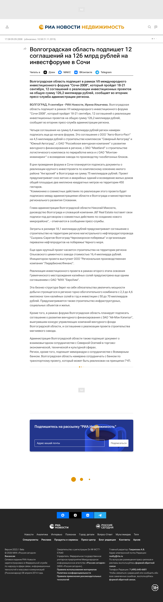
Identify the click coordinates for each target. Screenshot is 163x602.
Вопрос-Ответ (105, 534)
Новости (28, 534)
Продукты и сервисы (66, 539)
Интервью (56, 534)
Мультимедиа (123, 534)
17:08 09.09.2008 (13, 39)
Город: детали (86, 534)
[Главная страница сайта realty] (81, 27)
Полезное (70, 534)
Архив (136, 539)
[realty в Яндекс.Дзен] (75, 515)
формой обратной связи (122, 579)
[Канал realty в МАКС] (63, 515)
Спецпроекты (30, 539)
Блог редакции (107, 539)
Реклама (46, 539)
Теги (136, 534)
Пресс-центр (88, 539)
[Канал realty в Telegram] (100, 515)
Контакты (124, 539)
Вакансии (10, 556)
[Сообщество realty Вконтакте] (88, 515)
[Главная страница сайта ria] (57, 27)
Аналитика (42, 534)
